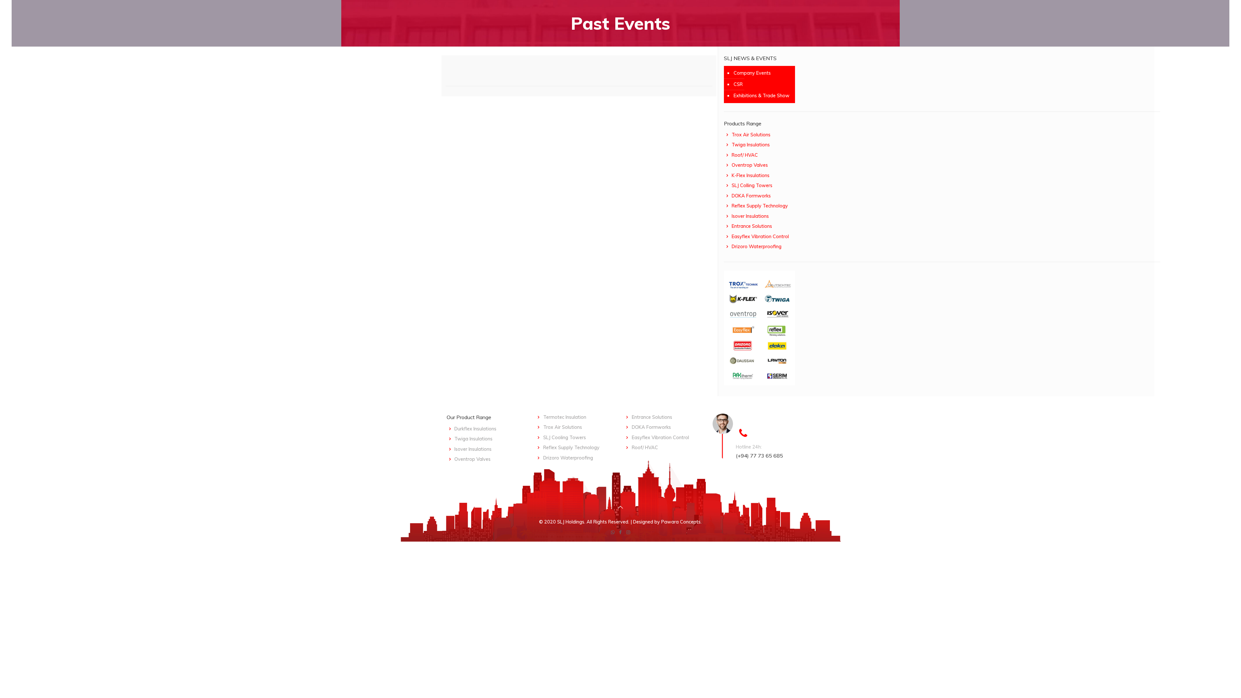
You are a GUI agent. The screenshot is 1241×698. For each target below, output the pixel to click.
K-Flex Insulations (750, 175)
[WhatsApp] (613, 532)
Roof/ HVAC (745, 155)
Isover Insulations (750, 216)
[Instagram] (628, 532)
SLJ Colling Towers (752, 185)
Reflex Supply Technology (760, 206)
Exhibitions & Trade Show (762, 96)
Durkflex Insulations (475, 429)
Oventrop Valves (750, 165)
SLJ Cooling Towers (564, 437)
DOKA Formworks (751, 196)
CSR (738, 84)
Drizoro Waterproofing (756, 246)
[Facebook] (621, 532)
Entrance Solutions (752, 226)
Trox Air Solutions (751, 135)
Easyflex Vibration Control (760, 236)
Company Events (752, 73)
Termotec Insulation (564, 417)
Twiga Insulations (751, 145)
